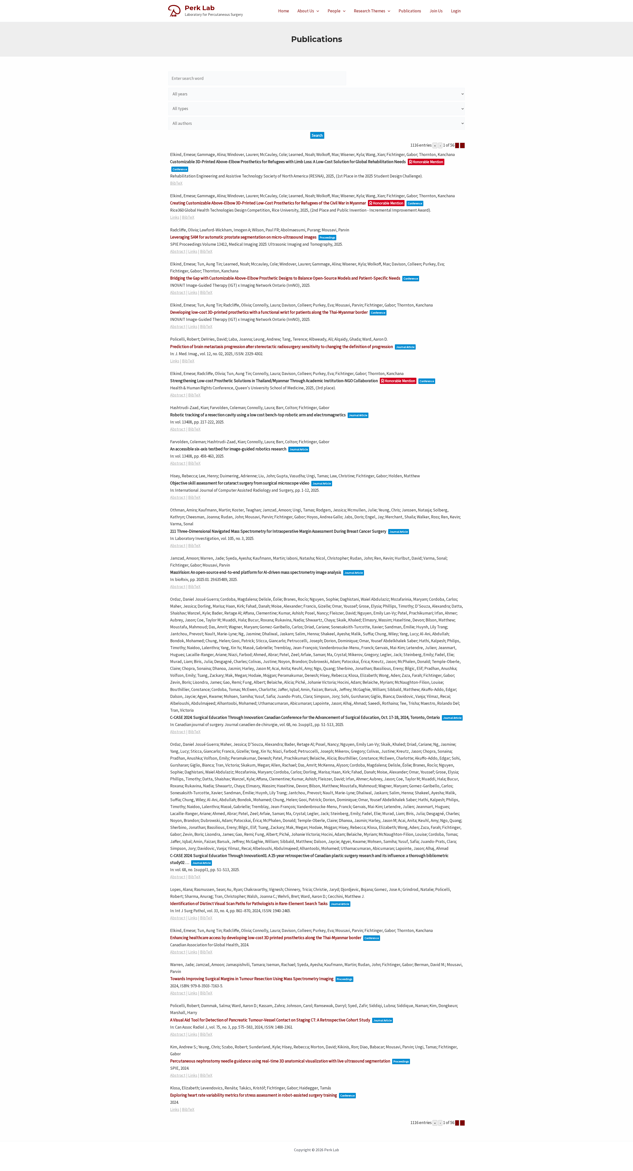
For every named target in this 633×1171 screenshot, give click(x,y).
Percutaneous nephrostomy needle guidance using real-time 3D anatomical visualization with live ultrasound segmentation (280, 1061)
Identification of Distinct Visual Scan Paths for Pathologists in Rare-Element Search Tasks (249, 903)
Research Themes (369, 11)
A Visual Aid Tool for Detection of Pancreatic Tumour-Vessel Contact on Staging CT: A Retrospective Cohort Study (270, 1020)
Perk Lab (200, 8)
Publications (410, 11)
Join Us (436, 11)
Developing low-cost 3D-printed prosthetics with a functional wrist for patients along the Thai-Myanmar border (269, 312)
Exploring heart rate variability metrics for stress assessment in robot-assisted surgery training (253, 1095)
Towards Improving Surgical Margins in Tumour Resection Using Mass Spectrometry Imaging (252, 978)
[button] (316, 11)
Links (174, 217)
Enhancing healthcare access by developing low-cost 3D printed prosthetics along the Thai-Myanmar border (265, 937)
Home (283, 11)
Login (456, 11)
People (334, 11)
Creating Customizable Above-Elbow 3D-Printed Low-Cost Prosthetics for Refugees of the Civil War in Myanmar (268, 203)
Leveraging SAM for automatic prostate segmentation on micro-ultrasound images (243, 237)
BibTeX (176, 183)
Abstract (177, 251)
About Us (305, 11)
